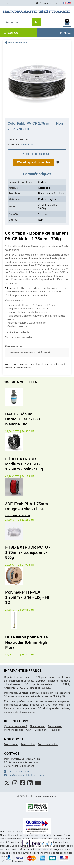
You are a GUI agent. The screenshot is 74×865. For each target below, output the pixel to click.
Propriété (14, 193)
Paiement (55, 729)
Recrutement (55, 726)
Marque (13, 187)
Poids (12, 206)
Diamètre (14, 214)
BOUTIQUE (13, 32)
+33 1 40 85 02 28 (17, 771)
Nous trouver (37, 726)
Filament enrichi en (20, 182)
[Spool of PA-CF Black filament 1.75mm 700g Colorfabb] (37, 80)
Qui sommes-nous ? (15, 726)
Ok (4, 861)
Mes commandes (48, 744)
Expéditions (41, 729)
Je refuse (17, 861)
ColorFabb (27, 144)
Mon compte (11, 744)
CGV (29, 729)
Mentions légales (13, 729)
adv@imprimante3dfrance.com (25, 775)
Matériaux (15, 199)
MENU (64, 32)
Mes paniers (28, 744)
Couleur (13, 219)
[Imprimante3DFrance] (37, 11)
